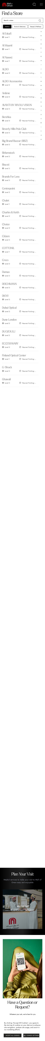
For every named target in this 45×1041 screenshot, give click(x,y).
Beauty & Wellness (35, 27)
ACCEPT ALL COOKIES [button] (13, 1035)
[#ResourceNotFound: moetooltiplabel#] (8, 4)
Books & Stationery (20, 27)
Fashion (7, 27)
